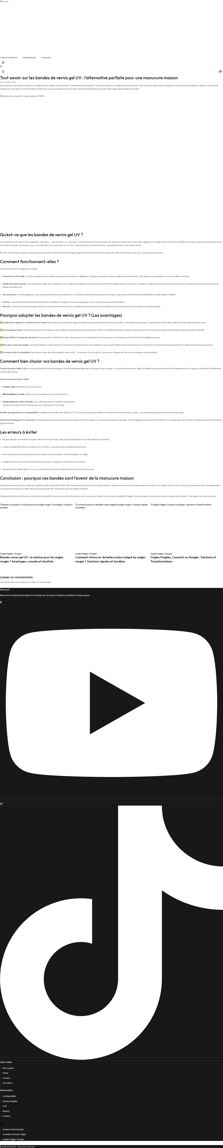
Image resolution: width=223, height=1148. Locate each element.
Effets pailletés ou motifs (14, 394)
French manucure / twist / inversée (18, 401)
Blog (2, 1123)
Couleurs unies (9, 386)
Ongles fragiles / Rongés (11, 553)
